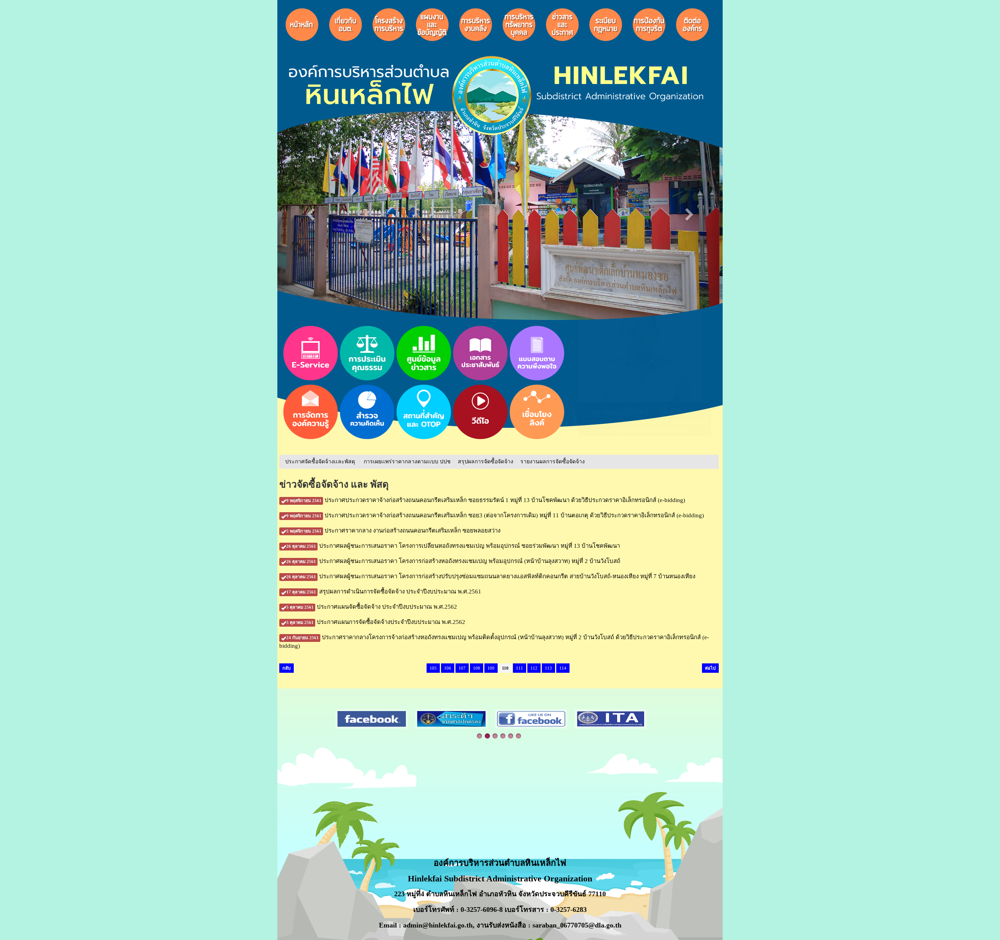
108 (476, 668)
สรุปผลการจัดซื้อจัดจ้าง (485, 462)
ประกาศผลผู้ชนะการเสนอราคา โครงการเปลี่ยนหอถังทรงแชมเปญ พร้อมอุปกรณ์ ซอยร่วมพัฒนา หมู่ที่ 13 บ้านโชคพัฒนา (453, 546)
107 (462, 668)
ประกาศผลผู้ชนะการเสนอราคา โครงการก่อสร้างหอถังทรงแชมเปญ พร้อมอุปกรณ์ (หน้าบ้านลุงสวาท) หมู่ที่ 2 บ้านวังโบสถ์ (453, 561)
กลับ (286, 668)
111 (519, 668)
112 (534, 668)
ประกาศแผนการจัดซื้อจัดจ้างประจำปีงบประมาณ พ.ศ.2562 (375, 622)
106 (447, 668)
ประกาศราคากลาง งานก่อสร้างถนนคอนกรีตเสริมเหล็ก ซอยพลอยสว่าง (393, 530)
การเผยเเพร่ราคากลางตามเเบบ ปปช (407, 462)
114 (562, 668)
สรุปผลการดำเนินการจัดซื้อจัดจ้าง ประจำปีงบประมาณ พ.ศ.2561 (383, 591)
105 (433, 668)
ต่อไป (710, 668)
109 (491, 668)
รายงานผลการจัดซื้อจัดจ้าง (552, 462)
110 (505, 668)
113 (548, 668)
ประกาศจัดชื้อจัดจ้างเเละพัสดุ (320, 462)
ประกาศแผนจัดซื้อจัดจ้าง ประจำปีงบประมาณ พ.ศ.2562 (371, 607)
